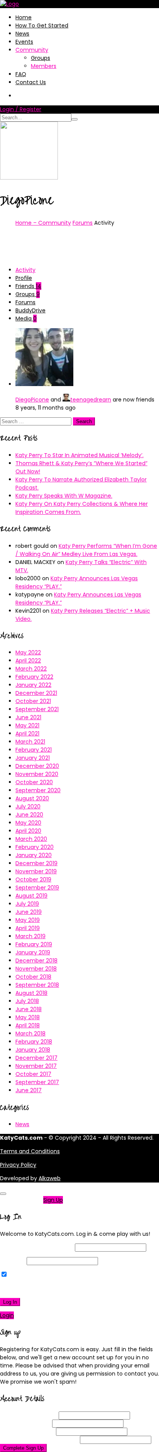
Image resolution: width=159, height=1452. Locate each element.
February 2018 (33, 1041)
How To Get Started (41, 25)
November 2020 (36, 774)
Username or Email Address (36, 1247)
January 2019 (32, 952)
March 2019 (30, 936)
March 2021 (30, 741)
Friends (28, 286)
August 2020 (32, 798)
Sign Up (53, 1200)
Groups (40, 58)
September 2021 (37, 709)
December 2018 (36, 960)
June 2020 (29, 814)
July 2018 (27, 1001)
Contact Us (30, 82)
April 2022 (28, 660)
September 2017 (37, 1082)
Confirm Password (39, 1440)
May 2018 (27, 1017)
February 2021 (33, 750)
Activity (25, 270)
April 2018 (27, 1025)
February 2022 (34, 677)
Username (28, 1415)
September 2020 (38, 790)
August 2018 (31, 993)
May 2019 (27, 920)
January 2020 (33, 855)
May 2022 (28, 652)
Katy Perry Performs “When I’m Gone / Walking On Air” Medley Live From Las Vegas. (86, 550)
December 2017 (36, 1058)
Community (31, 50)
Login (7, 1315)
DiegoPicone (32, 399)
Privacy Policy (18, 1165)
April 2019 (27, 928)
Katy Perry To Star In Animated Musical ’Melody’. (79, 455)
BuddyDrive (30, 310)
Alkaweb (50, 1178)
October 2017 (33, 1074)
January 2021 (32, 758)
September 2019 (37, 887)
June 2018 (28, 1009)
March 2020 (31, 839)
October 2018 (33, 977)
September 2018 (37, 985)
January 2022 (33, 685)
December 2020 (37, 766)
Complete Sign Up (23, 1448)
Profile (23, 278)
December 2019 (36, 863)
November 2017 (36, 1066)
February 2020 (34, 847)
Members (43, 66)
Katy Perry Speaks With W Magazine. (63, 496)
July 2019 (27, 904)
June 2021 (28, 717)
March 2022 (31, 669)
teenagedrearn (90, 399)
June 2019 (28, 912)
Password (12, 1261)
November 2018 (36, 969)
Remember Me (28, 1275)
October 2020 (34, 782)
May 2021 (27, 725)
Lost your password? (30, 1288)
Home (23, 17)
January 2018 (32, 1050)
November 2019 (36, 871)
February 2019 (33, 944)
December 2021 (36, 693)
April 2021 (27, 733)
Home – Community (43, 223)
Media (26, 318)
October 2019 (33, 879)
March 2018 (30, 1033)
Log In (10, 1302)
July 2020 (28, 806)
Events (24, 42)
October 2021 (33, 701)
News (22, 33)
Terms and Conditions (30, 1151)
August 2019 (31, 896)
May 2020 (28, 823)
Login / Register (20, 109)
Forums (83, 223)
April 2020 (28, 831)
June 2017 (28, 1090)
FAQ (20, 74)
